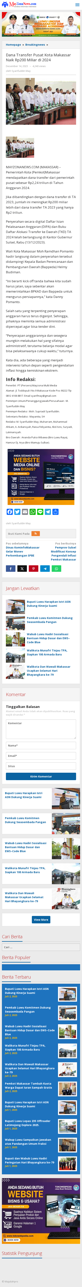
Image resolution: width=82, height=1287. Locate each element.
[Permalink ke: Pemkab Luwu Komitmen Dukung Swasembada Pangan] (15, 623)
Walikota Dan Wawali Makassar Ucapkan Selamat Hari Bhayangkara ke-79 (48, 670)
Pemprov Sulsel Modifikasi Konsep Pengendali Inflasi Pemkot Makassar (63, 551)
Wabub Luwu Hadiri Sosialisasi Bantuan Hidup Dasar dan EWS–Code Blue (48, 638)
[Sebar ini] (10, 568)
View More (41, 919)
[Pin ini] (33, 568)
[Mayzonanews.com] (19, 4)
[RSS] (35, 533)
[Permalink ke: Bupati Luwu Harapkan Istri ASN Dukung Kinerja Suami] (15, 607)
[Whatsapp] (56, 568)
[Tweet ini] (22, 568)
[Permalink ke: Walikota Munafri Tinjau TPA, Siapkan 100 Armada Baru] (15, 655)
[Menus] (77, 5)
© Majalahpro (10, 1281)
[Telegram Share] (45, 568)
